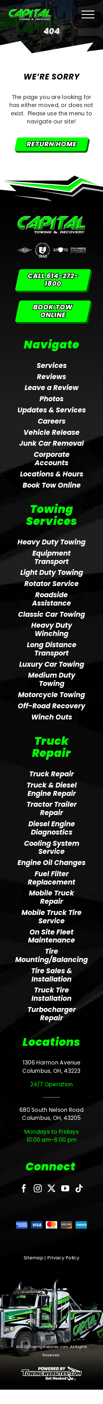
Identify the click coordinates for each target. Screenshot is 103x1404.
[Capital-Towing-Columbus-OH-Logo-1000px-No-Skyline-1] (51, 218)
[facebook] (24, 1188)
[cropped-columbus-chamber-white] (78, 249)
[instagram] (38, 1188)
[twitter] (51, 1188)
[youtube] (65, 1188)
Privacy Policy (63, 1257)
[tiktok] (79, 1188)
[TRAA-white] (24, 250)
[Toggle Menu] (88, 14)
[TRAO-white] (42, 245)
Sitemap (33, 1257)
